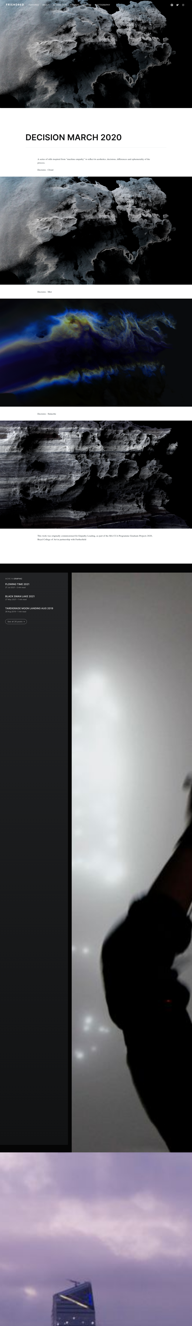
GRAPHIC (74, 5)
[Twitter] (177, 4)
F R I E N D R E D (15, 4)
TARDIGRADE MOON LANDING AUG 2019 (29, 608)
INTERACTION (60, 5)
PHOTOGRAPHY (102, 5)
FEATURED (33, 5)
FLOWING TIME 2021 (17, 584)
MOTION (87, 5)
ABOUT (45, 5)
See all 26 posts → (16, 621)
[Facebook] (172, 4)
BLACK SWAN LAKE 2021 (20, 596)
